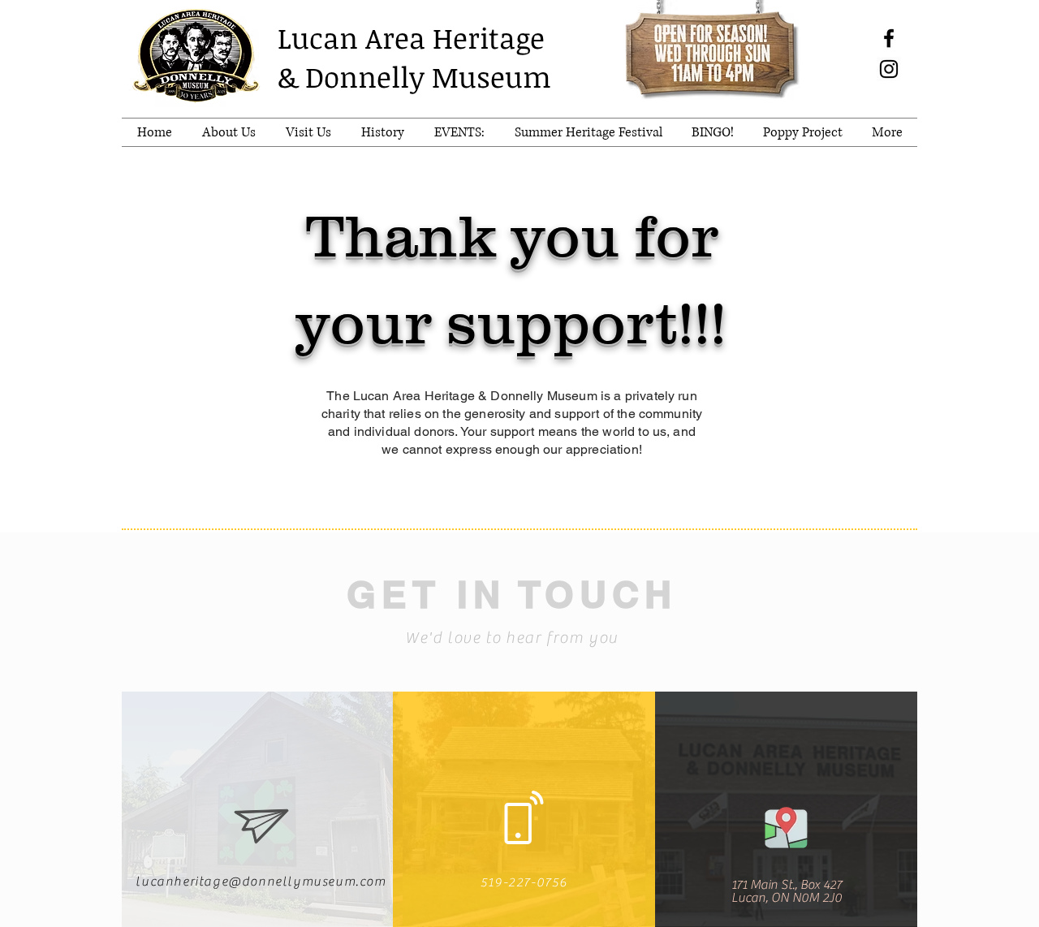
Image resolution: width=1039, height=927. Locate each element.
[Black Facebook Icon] (889, 38)
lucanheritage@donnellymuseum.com (261, 881)
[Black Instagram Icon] (889, 69)
